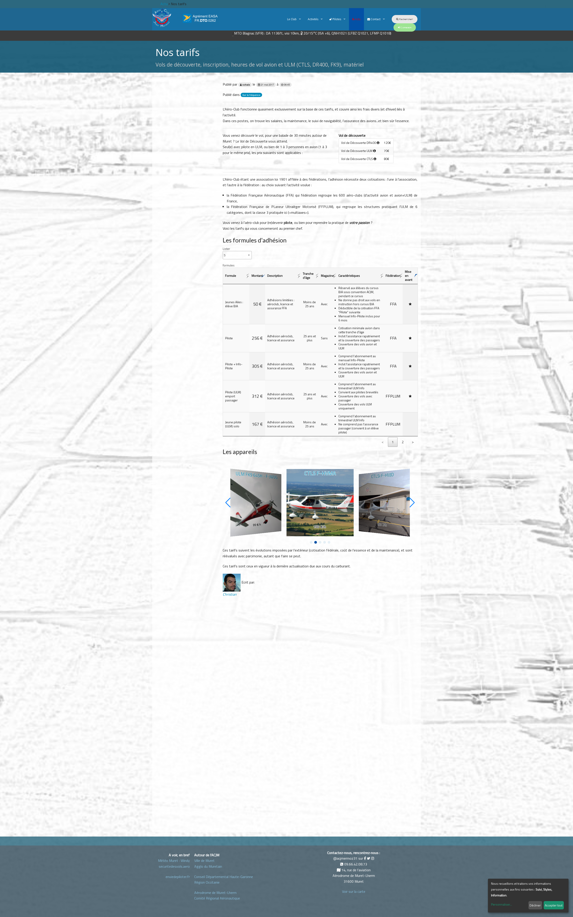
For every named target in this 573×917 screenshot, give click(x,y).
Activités (313, 19)
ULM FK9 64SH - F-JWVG (257, 475)
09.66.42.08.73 (355, 864)
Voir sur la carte (353, 891)
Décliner (535, 905)
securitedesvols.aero (174, 866)
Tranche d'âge (308, 275)
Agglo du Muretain (208, 866)
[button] (311, 542)
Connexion (405, 27)
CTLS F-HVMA (320, 473)
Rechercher (405, 19)
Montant (257, 275)
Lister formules (229, 257)
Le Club (291, 19)
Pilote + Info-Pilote (233, 366)
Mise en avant (408, 275)
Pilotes (336, 19)
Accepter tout (553, 905)
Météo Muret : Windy (174, 860)
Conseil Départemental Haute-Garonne (223, 876)
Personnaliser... (501, 904)
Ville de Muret (204, 860)
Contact (375, 19)
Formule (230, 275)
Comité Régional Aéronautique (217, 898)
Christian (230, 594)
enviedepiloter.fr (178, 876)
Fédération (393, 275)
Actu (357, 19)
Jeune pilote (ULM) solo (233, 424)
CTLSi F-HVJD (382, 475)
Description (275, 275)
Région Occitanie (207, 882)
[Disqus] (320, 653)
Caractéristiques (349, 275)
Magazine (327, 275)
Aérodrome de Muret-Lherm (215, 892)
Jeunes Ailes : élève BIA (234, 304)
